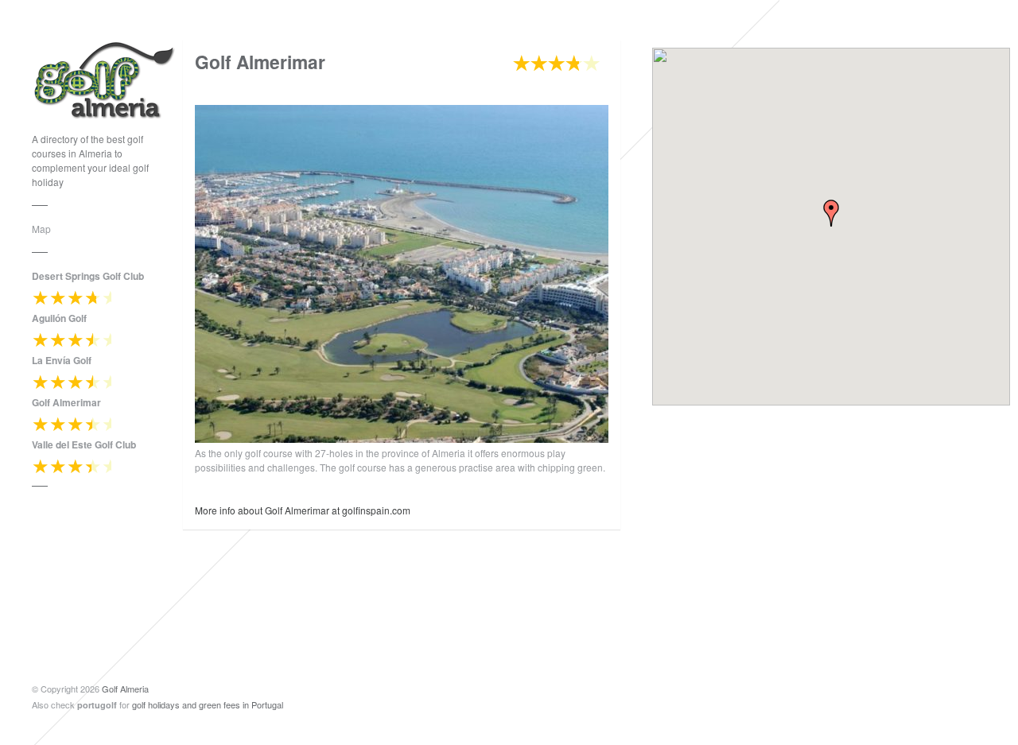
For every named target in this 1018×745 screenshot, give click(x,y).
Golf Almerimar (66, 402)
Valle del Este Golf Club (84, 444)
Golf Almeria (125, 688)
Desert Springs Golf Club (88, 276)
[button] (831, 213)
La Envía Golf (61, 360)
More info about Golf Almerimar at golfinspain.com (302, 510)
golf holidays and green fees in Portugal (207, 704)
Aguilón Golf (59, 318)
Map (41, 228)
